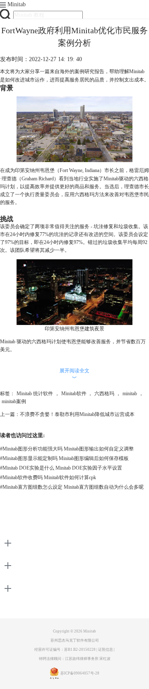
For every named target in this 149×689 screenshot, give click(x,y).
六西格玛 (104, 393)
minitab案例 (14, 401)
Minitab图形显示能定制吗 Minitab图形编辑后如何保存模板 (64, 458)
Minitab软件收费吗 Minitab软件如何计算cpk (48, 477)
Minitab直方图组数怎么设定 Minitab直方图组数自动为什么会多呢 (72, 487)
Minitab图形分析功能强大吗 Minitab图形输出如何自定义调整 (67, 448)
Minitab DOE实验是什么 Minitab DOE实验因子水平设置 (61, 467)
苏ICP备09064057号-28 (79, 673)
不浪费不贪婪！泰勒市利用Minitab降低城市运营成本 (77, 414)
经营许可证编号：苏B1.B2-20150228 (65, 649)
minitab (130, 393)
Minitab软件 (74, 393)
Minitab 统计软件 (35, 393)
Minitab (16, 4)
